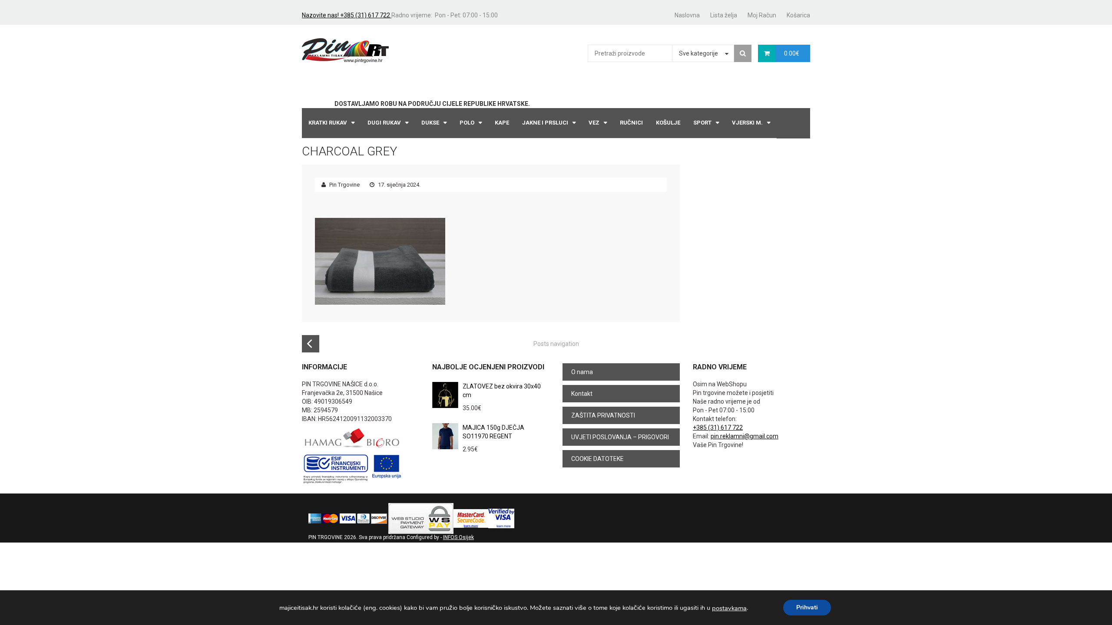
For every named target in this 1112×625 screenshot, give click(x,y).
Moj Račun (762, 15)
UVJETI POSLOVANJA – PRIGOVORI (620, 437)
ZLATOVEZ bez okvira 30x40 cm (502, 390)
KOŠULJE (668, 122)
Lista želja (723, 15)
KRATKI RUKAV (327, 122)
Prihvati (807, 607)
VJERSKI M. (747, 122)
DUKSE (430, 122)
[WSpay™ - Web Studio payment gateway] (420, 518)
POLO (467, 122)
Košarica (798, 15)
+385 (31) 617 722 (718, 427)
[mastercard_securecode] (470, 518)
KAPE (502, 122)
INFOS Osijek (458, 537)
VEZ (594, 122)
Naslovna (687, 15)
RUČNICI (631, 122)
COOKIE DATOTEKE (597, 458)
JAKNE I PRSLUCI (545, 122)
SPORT (702, 122)
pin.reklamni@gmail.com (744, 436)
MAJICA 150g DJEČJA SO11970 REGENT (493, 432)
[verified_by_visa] (501, 518)
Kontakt (581, 393)
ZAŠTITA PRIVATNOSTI (603, 415)
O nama (582, 371)
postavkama (729, 608)
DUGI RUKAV (384, 122)
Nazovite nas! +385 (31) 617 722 (346, 15)
